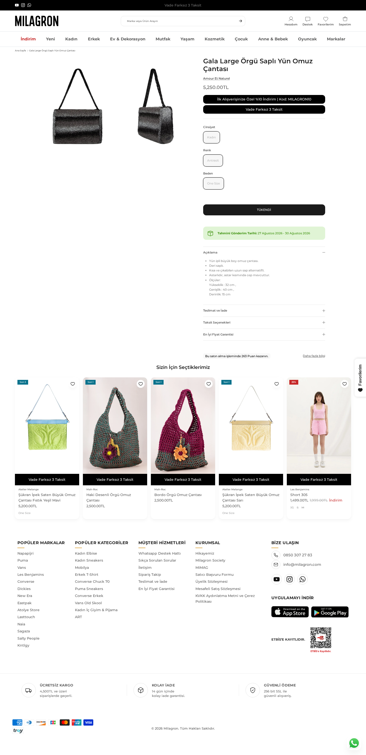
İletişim (145, 567)
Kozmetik (215, 39)
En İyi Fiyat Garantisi (218, 334)
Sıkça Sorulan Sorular (157, 560)
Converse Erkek (89, 595)
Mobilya (82, 567)
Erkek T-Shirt (86, 574)
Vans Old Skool (88, 603)
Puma (22, 560)
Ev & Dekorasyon (127, 39)
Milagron (171, 728)
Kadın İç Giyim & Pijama (96, 610)
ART (78, 617)
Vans (21, 567)
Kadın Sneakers (89, 560)
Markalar (336, 39)
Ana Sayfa (20, 50)
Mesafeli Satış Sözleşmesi (218, 589)
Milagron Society (210, 560)
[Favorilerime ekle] (73, 384)
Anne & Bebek (273, 39)
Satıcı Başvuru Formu (214, 574)
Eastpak (24, 603)
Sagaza (23, 631)
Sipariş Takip (149, 574)
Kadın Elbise (86, 553)
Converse (25, 581)
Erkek (94, 39)
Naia (21, 624)
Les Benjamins (30, 574)
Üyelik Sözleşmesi (211, 581)
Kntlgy (23, 645)
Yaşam (187, 39)
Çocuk (241, 39)
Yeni (50, 39)
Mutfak (163, 39)
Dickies (24, 589)
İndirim (28, 39)
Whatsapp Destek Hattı (159, 553)
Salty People (28, 638)
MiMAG (201, 567)
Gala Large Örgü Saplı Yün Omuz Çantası (52, 50)
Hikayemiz (204, 553)
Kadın (71, 39)
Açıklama (210, 252)
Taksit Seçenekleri (216, 322)
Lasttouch (26, 617)
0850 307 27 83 (297, 555)
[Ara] (240, 21)
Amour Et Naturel (216, 78)
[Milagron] (37, 20)
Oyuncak (307, 39)
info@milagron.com (302, 564)
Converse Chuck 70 (92, 581)
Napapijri (25, 553)
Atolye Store (28, 610)
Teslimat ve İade (215, 310)
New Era (24, 595)
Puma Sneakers (89, 589)
